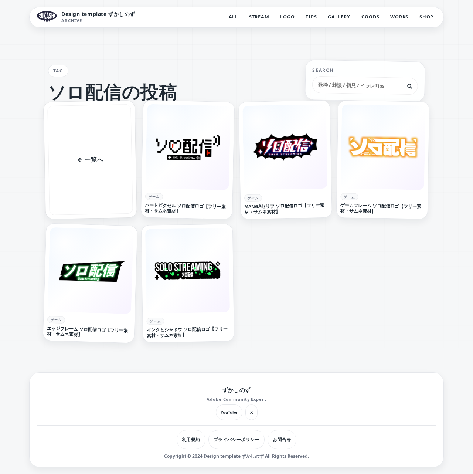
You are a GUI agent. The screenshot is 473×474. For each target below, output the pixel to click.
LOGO (287, 17)
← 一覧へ (90, 159)
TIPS (311, 17)
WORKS (399, 17)
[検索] (410, 86)
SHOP (426, 17)
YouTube (229, 412)
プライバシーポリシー (237, 439)
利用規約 (191, 439)
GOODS (370, 17)
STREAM (259, 17)
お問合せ (282, 439)
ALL (233, 17)
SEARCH (323, 70)
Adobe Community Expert (236, 399)
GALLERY (339, 17)
